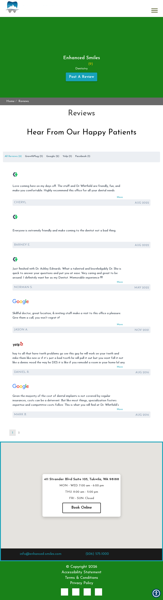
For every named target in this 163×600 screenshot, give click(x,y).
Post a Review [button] (81, 77)
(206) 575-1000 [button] (97, 554)
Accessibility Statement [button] (81, 572)
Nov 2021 (142, 330)
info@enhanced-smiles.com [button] (40, 554)
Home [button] (10, 101)
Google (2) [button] (52, 156)
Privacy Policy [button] (81, 583)
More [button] (120, 197)
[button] (33, 8)
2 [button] (19, 432)
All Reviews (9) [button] (13, 156)
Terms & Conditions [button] (81, 578)
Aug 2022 (142, 202)
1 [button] (12, 432)
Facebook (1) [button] (82, 156)
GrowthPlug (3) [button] (34, 156)
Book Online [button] (81, 508)
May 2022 (141, 287)
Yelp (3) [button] (67, 156)
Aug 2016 (142, 372)
